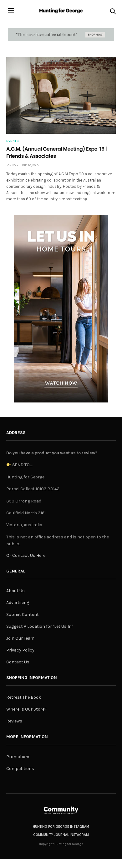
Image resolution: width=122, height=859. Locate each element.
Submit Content (22, 614)
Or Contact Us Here (25, 555)
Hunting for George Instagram (61, 827)
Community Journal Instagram (61, 835)
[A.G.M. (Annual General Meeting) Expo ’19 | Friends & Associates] (61, 95)
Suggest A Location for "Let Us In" (39, 626)
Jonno (11, 165)
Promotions (18, 756)
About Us (15, 590)
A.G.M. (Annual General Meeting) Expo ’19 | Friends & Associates (56, 152)
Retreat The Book (23, 697)
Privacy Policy (20, 650)
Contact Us (17, 662)
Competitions (20, 768)
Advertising (17, 602)
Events (12, 140)
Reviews (14, 721)
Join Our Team (20, 638)
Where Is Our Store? (26, 709)
